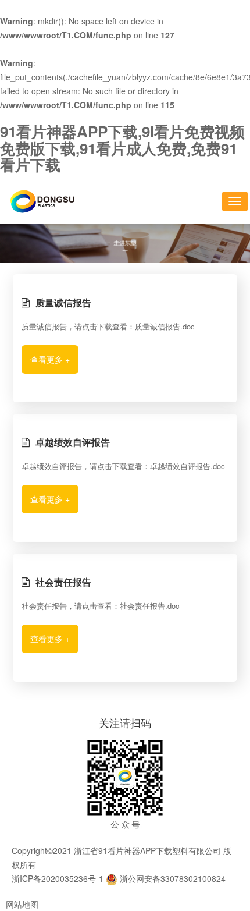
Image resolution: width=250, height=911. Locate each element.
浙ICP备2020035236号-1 (57, 878)
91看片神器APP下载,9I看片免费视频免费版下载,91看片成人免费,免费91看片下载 (122, 147)
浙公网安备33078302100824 (171, 878)
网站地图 (22, 904)
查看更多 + (50, 359)
